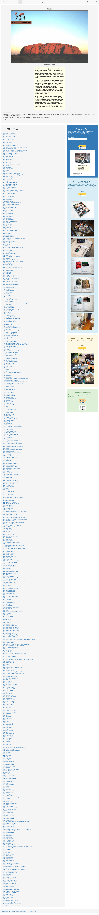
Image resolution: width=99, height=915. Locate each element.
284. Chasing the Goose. (9, 570)
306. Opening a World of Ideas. (10, 604)
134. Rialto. (6, 338)
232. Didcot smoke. (7, 489)
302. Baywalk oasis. (8, 598)
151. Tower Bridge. (7, 364)
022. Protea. (6, 165)
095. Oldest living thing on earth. (11, 278)
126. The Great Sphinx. (8, 326)
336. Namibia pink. (7, 650)
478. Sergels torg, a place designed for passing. (14, 869)
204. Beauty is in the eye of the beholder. (13, 446)
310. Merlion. (6, 610)
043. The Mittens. (7, 198)
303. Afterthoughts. (7, 599)
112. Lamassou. (7, 304)
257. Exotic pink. (7, 528)
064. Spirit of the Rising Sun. (10, 230)
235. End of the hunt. (8, 494)
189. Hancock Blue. (8, 423)
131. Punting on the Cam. (9, 334)
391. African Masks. (8, 735)
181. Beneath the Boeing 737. (10, 411)
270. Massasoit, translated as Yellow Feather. (14, 548)
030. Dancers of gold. (8, 178)
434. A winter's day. (8, 801)
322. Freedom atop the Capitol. (10, 628)
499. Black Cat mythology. (9, 902)
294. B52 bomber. (7, 585)
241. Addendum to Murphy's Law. (11, 503)
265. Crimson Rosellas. (8, 540)
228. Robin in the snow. (8, 483)
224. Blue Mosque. (7, 477)
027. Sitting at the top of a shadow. (11, 173)
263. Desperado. (7, 537)
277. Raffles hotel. (7, 559)
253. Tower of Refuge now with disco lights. (13, 522)
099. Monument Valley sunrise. (10, 284)
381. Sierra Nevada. (8, 719)
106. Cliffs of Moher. (8, 295)
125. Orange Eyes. (7, 324)
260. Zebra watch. (7, 533)
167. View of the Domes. (9, 389)
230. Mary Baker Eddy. (8, 486)
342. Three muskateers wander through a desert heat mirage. (18, 659)
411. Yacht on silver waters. (9, 766)
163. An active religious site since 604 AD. (13, 383)
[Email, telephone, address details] (97, 2)
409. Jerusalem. (7, 763)
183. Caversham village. (9, 414)
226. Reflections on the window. (10, 480)
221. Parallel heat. (7, 473)
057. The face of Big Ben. (9, 219)
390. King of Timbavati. (8, 733)
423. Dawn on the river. (8, 784)
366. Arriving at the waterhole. (10, 696)
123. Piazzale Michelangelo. (10, 321)
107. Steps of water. (8, 297)
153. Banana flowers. (8, 368)
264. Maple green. (7, 539)
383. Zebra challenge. (8, 723)
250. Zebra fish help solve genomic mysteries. (14, 517)
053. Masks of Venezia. (8, 213)
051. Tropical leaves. (8, 210)
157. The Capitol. (7, 374)
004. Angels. (6, 138)
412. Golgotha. (6, 767)
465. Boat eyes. (7, 849)
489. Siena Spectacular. (9, 886)
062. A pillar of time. (8, 227)
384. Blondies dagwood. (9, 724)
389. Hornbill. (6, 732)
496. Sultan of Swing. (8, 897)
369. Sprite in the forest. (9, 701)
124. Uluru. (5, 323)
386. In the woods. (7, 727)
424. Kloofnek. (6, 786)
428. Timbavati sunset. (8, 792)
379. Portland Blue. (7, 716)
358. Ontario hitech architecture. (11, 684)
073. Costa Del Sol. (7, 244)
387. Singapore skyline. (8, 729)
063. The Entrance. (7, 229)
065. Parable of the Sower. (9, 232)
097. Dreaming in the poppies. (10, 281)
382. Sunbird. (6, 721)
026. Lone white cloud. (8, 172)
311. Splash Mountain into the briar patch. (13, 611)
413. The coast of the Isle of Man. (11, 769)
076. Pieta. (5, 249)
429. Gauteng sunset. (8, 794)
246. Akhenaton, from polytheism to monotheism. (15, 511)
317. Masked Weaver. (8, 621)
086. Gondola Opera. (8, 264)
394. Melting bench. (8, 740)
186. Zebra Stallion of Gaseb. (10, 418)
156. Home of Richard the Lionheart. (12, 372)
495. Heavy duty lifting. (8, 895)
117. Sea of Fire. (7, 312)
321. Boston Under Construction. (11, 627)
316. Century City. (7, 619)
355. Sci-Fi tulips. (7, 679)
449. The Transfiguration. (9, 824)
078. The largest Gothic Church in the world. (14, 252)
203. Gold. (5, 445)
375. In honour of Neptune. (9, 710)
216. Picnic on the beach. (9, 465)
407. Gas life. (6, 760)
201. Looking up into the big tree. (11, 442)
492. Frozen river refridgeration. (11, 891)
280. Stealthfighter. (7, 564)
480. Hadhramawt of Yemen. (10, 872)
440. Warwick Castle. (8, 811)
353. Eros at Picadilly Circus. (10, 676)
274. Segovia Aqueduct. (9, 554)
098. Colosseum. (7, 283)
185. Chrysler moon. (8, 417)
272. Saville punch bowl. (9, 551)
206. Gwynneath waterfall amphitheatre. (13, 449)
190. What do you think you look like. (12, 425)
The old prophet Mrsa (42, 2)
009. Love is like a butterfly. (9, 145)
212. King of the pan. (8, 459)
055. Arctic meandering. (9, 216)
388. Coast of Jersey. (8, 730)
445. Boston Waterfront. (9, 818)
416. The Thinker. (7, 774)
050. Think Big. (6, 209)
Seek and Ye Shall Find (28, 2)
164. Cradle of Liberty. (8, 385)
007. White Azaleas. (8, 142)
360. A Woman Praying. (9, 687)
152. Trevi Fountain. (8, 366)
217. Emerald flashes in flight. (10, 466)
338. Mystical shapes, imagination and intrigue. (14, 653)
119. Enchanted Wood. (8, 315)
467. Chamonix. (7, 852)
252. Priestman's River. (8, 520)
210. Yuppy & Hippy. (8, 456)
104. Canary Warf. (7, 292)
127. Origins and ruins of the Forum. (12, 327)
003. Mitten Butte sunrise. (9, 136)
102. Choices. (6, 289)
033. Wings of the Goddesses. (10, 182)
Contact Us (91, 2)
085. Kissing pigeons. (8, 263)
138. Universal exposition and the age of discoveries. (16, 344)
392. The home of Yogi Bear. (10, 736)
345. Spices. (6, 664)
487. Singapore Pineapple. (9, 883)
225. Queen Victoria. (8, 479)
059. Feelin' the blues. (8, 222)
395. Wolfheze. (6, 741)
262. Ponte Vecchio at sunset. (10, 536)
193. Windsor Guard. (8, 429)
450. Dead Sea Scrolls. (8, 826)
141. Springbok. (7, 349)
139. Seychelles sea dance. (9, 346)
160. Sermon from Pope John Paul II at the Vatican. (15, 378)
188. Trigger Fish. (7, 422)
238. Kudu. (5, 499)
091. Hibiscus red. (7, 272)
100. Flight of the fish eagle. (10, 286)
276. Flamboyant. (7, 557)
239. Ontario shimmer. (8, 500)
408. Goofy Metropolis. (8, 761)
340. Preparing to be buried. (10, 656)
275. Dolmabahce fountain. (9, 556)
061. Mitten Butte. (7, 226)
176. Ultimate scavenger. (9, 403)
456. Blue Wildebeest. (8, 835)
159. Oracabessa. (7, 377)
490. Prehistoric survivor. (9, 888)
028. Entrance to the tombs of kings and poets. (14, 175)
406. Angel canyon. (7, 758)
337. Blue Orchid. (7, 652)
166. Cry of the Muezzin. (9, 388)
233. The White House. (8, 491)
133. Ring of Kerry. (7, 337)
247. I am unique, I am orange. (10, 513)
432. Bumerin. (6, 798)
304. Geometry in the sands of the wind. (13, 601)
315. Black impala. (7, 618)
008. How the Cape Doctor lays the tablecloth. (14, 144)
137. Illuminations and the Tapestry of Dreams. (14, 343)
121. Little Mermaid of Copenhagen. (12, 318)
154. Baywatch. (7, 369)
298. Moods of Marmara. (9, 591)
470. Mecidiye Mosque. (8, 857)
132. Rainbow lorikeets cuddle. (10, 335)
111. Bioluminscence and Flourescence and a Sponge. (16, 303)
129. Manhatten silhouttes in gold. (11, 330)
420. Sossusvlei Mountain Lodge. (11, 780)
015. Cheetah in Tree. (8, 155)
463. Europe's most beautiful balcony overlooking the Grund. (18, 846)
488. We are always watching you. (11, 885)
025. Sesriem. (6, 170)
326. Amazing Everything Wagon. (11, 635)
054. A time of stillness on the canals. (12, 215)
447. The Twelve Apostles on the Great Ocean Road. (16, 821)
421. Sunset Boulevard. (8, 781)
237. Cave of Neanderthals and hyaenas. (13, 497)
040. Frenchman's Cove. (9, 193)
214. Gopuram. (6, 462)
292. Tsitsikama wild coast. (9, 582)
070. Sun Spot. (6, 239)
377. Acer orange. (7, 713)
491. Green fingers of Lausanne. (11, 889)
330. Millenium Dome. (8, 641)
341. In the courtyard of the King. (11, 658)
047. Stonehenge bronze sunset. (11, 204)
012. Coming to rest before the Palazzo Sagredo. (15, 150)
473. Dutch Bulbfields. (8, 862)
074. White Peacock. (8, 246)
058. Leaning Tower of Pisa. (10, 221)
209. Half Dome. (7, 454)
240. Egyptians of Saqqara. (9, 502)
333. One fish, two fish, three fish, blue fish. (13, 645)
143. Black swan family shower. (10, 352)
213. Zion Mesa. (7, 460)
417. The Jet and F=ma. (9, 775)
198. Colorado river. (8, 437)
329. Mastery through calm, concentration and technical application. (19, 639)
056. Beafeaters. (7, 218)
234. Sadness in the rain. (9, 493)
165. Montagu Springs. (8, 386)
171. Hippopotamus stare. (9, 395)
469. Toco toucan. (7, 855)
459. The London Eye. (8, 840)
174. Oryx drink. (7, 400)
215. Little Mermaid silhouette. (10, 463)
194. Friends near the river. (9, 431)
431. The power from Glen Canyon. (11, 797)
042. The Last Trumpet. (9, 196)
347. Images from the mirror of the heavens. (14, 667)
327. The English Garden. (9, 636)
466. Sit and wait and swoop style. (11, 851)
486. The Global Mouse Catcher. (11, 882)
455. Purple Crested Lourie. (10, 834)
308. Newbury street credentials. (11, 607)
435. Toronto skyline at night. (10, 803)
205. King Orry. (6, 448)
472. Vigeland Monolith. (9, 860)
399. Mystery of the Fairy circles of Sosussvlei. (14, 747)
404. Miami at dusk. (8, 755)
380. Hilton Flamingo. (8, 718)
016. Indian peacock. (8, 156)
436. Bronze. (6, 804)
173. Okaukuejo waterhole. (9, 398)
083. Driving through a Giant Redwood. (12, 259)
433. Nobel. (6, 800)
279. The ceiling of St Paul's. (10, 562)
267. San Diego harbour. (9, 544)
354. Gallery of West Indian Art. (10, 678)
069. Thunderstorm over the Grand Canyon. (14, 238)
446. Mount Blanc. (7, 820)
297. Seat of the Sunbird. (9, 590)
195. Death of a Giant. (8, 432)
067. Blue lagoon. (7, 235)
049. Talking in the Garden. (9, 207)
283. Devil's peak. (7, 568)
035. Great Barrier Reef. (9, 185)
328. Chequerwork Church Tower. (11, 638)
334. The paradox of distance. (10, 647)
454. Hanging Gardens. (8, 832)
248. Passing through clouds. (10, 514)
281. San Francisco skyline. (9, 565)
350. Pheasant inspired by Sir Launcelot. (13, 672)
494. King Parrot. (7, 894)
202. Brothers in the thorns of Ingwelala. (13, 443)
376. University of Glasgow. (9, 712)
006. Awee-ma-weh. (8, 141)
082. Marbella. (6, 258)
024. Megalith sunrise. (8, 168)
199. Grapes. (6, 439)
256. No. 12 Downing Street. (10, 527)
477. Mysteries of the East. (9, 868)
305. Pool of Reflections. (9, 602)
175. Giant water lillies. (8, 402)
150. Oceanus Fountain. (9, 363)
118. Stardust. (6, 314)
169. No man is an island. (9, 392)
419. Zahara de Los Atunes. (10, 778)
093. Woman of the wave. (9, 275)
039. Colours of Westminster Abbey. (12, 192)
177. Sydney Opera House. (9, 405)
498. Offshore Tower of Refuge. (10, 900)
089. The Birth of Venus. (9, 269)
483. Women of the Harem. (9, 877)
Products (52, 2)
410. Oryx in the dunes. (8, 764)
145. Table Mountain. (8, 355)
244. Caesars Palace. (8, 508)
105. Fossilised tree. (8, 293)
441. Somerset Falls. (8, 812)
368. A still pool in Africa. (9, 699)
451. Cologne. (6, 828)
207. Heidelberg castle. (8, 451)
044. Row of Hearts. (8, 199)
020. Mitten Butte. (7, 162)
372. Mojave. (6, 706)
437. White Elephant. (8, 806)
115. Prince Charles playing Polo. (11, 309)
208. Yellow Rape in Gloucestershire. (12, 452)
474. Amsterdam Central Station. (11, 863)
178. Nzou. (5, 406)
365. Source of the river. (9, 695)
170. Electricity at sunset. (9, 394)
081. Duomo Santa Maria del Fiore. (11, 256)
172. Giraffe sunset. (8, 397)
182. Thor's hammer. (8, 412)
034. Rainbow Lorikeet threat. (10, 184)
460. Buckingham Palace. (9, 841)
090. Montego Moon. (8, 270)
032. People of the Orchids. (9, 181)
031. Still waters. (7, 179)
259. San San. (6, 531)
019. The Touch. (7, 161)
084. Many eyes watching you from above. (13, 261)
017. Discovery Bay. (8, 158)
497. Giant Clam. (7, 899)
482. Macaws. (6, 875)
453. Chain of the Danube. (9, 831)
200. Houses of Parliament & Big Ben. (12, 440)
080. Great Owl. (7, 255)
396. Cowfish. (6, 743)
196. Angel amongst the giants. (10, 434)
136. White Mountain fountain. (10, 341)
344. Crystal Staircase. (8, 662)
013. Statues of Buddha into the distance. (13, 151)
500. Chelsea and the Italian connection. (13, 903)
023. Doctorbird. (7, 167)
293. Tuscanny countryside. (9, 584)
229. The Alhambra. (8, 485)
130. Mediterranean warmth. (10, 332)
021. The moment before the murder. (12, 164)
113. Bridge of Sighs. (8, 306)
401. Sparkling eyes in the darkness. (12, 750)
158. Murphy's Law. (8, 375)
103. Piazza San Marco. (9, 290)
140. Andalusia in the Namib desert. (11, 347)
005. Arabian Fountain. (8, 139)
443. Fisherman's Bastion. (9, 815)
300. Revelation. (7, 594)
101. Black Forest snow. (9, 287)
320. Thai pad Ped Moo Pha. (10, 625)
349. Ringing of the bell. (9, 670)
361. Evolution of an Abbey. (9, 689)
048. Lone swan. (7, 205)
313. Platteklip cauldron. (9, 615)
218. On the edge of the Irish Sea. (11, 468)
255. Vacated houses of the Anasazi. (12, 525)
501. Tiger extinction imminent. (10, 905)
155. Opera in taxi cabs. (9, 371)
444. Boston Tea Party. (8, 817)
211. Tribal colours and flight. (10, 457)
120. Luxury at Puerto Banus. (10, 317)
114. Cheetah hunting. (8, 307)
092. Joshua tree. (7, 273)
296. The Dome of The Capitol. (10, 588)
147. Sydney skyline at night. (10, 358)
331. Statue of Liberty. (8, 642)
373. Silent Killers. (7, 707)
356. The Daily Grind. (8, 681)
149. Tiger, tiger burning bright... (11, 361)
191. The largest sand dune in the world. (13, 426)
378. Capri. (5, 715)
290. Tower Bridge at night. (9, 579)
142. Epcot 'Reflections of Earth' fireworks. (13, 351)
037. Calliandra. (7, 188)
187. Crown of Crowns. (8, 420)
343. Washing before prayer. (10, 661)
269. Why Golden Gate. (9, 547)
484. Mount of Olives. (8, 878)
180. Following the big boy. (9, 409)
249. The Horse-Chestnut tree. (10, 516)
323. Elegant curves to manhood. (11, 630)
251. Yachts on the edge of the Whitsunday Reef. (15, 519)
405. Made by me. (7, 757)
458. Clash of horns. (8, 838)
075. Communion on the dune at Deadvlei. (13, 247)
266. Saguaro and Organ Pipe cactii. (12, 542)
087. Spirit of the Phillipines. (10, 266)
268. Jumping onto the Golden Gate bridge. (13, 545)
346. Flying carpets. (8, 665)
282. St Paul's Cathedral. (9, 567)
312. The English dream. (9, 613)
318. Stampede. (7, 622)
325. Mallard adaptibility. (9, 633)
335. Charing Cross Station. (10, 648)
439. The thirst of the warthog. (10, 809)
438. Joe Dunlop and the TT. (10, 807)
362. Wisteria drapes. (8, 690)
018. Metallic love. (7, 159)
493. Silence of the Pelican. (9, 892)
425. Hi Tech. (6, 787)
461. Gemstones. (7, 843)
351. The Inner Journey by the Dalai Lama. (13, 673)
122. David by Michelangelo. (10, 320)
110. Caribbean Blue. (8, 301)
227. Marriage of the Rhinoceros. (11, 482)
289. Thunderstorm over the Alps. (11, 577)
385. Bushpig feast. (7, 726)
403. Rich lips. (6, 753)
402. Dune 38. (6, 752)
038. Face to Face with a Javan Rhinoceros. (14, 190)
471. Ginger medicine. (8, 858)
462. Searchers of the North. (10, 845)
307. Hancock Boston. (8, 605)
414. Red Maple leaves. (9, 770)
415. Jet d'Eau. (6, 772)
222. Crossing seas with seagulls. (11, 474)
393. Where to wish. (8, 738)
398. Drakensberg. (7, 746)
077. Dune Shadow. (8, 250)
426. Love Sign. (7, 789)
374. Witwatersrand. (8, 709)
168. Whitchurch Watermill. (9, 391)
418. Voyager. (6, 777)
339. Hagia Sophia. (7, 655)
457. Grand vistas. (7, 837)
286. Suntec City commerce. (10, 573)
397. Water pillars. (7, 744)
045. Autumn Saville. (8, 201)
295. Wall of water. (7, 587)
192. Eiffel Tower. (7, 428)
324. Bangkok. (6, 632)
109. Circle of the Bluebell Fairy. (11, 300)
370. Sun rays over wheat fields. (11, 703)
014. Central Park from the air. (10, 153)
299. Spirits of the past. (8, 593)
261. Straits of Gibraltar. (9, 534)
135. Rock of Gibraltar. (8, 340)
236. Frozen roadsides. (8, 496)
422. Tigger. (6, 783)
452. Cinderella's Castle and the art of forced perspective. (17, 829)
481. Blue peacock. (7, 874)
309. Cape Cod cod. (8, 608)
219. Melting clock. (7, 469)
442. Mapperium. (7, 814)
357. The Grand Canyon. (9, 682)
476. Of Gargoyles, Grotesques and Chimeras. (14, 866)
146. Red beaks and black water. (11, 357)
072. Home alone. (7, 243)
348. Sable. (6, 669)
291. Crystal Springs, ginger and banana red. (14, 581)
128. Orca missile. (7, 329)
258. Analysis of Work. (8, 530)
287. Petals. (6, 574)
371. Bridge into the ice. (9, 704)
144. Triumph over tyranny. (9, 354)
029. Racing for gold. (8, 176)
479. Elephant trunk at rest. (9, 871)
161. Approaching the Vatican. (10, 380)
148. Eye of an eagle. (8, 360)
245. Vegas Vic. (7, 510)
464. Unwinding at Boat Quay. (10, 848)
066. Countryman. (7, 233)
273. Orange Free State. (9, 553)
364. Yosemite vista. (8, 693)
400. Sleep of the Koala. (9, 749)
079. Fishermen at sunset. (9, 253)
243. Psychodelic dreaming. (10, 506)
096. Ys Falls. (6, 280)
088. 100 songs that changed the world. (12, 267)
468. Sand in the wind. (8, 854)
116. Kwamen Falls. (8, 310)
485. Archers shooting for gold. (10, 880)
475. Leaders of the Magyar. (10, 865)
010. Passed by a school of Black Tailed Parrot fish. (15, 147)
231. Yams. (6, 488)
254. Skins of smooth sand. (9, 523)
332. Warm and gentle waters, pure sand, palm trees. (16, 644)
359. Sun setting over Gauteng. (10, 686)
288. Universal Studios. (8, 576)
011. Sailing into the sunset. (10, 148)
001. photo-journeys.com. (9, 133)
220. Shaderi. (6, 471)
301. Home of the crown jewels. (10, 596)
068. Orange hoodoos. (8, 236)
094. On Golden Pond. (8, 276)
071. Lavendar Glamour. (9, 241)
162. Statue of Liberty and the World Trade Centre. (15, 381)
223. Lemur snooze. (8, 476)
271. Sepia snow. (7, 550)
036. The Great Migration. (9, 187)
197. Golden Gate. (7, 435)
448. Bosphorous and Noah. (10, 823)
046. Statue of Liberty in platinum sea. (12, 202)
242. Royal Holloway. (8, 505)
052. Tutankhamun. (8, 212)
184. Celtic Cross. (7, 415)
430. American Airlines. (8, 795)
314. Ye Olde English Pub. (9, 616)
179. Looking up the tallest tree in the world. (13, 408)
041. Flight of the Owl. (8, 195)
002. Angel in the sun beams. (10, 134)
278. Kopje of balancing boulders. (11, 561)
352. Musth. (6, 675)
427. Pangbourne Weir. (8, 791)
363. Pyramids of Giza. (8, 692)
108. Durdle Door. (7, 298)
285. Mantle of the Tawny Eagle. (11, 571)
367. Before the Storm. (8, 698)
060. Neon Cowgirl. (7, 224)
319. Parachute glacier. (8, 624)
